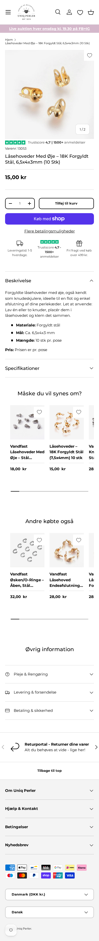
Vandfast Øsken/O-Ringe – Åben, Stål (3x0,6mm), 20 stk (27, 585)
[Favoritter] (80, 12)
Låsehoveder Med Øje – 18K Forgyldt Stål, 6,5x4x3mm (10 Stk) (47, 43)
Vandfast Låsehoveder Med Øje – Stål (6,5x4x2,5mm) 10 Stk (27, 458)
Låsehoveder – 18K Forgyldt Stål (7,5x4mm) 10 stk (67, 452)
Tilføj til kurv (66, 203)
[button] (90, 12)
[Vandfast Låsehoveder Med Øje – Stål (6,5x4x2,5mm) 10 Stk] (27, 422)
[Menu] (8, 12)
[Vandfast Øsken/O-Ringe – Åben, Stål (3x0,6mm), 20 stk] (27, 550)
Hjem (9, 39)
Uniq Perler (23, 928)
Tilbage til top (49, 771)
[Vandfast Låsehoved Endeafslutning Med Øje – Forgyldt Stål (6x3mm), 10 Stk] (67, 550)
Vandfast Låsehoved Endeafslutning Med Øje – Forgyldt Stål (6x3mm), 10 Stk (65, 588)
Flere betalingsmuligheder (49, 231)
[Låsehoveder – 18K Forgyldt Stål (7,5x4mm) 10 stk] (67, 422)
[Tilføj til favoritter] (89, 55)
